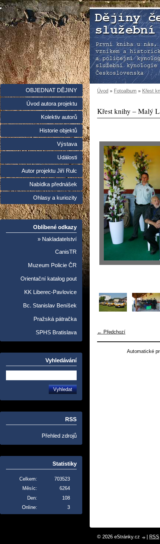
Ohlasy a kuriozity (55, 198)
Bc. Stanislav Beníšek (50, 306)
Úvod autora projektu (51, 104)
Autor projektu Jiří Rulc (49, 171)
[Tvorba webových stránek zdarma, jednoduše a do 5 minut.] (144, 537)
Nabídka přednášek (53, 184)
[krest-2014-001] (113, 310)
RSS (154, 537)
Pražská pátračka (55, 319)
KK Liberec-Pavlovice (50, 292)
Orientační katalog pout (48, 279)
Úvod (102, 91)
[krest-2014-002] (146, 310)
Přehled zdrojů (59, 436)
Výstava (67, 144)
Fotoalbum (125, 91)
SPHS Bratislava (56, 332)
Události (67, 157)
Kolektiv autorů (59, 117)
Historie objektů (58, 131)
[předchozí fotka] (109, 203)
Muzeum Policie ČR (52, 265)
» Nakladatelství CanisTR (57, 245)
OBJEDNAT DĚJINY (51, 90)
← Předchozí (111, 332)
